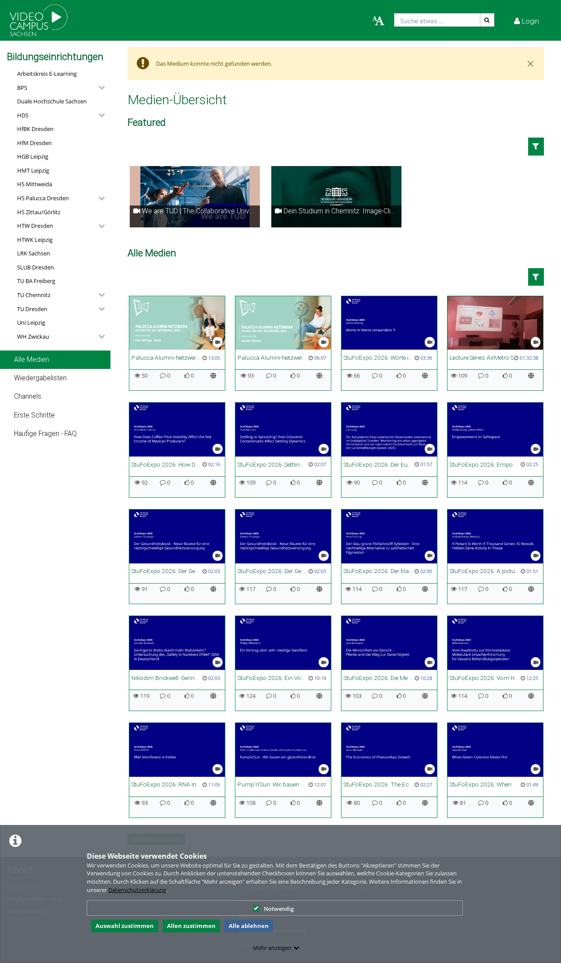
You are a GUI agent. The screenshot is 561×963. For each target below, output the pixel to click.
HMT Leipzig (33, 170)
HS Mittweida (34, 184)
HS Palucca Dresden (43, 198)
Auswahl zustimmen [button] (125, 926)
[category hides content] (99, 88)
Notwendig (279, 909)
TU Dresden (32, 309)
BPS (22, 88)
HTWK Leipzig (35, 240)
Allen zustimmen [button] (191, 926)
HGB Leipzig (32, 156)
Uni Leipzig (31, 322)
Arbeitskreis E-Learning (47, 74)
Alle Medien (31, 360)
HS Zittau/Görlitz (38, 212)
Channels (27, 396)
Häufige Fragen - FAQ (45, 434)
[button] (58, 88)
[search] (437, 20)
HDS (22, 115)
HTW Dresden (35, 226)
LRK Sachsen (33, 253)
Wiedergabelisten (40, 378)
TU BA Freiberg (36, 281)
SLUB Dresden (35, 267)
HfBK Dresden (35, 129)
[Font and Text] (378, 21)
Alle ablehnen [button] (249, 926)
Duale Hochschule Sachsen (52, 101)
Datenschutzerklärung (137, 890)
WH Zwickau (33, 336)
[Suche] (487, 20)
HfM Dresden (34, 143)
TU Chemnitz (33, 295)
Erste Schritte (34, 415)
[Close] (530, 63)
